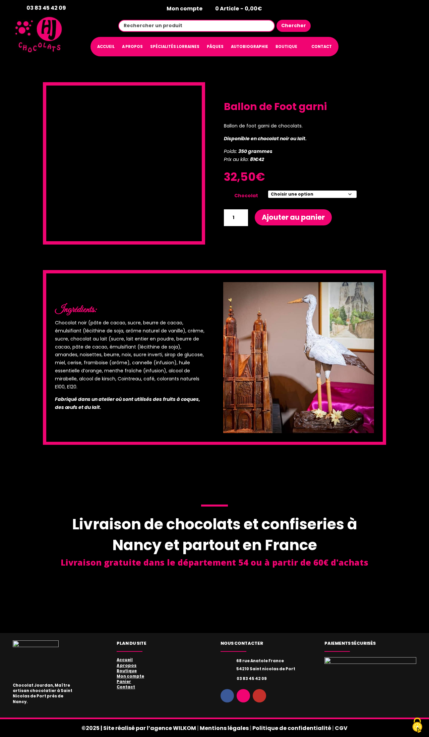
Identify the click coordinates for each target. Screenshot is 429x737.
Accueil (106, 46)
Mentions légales (224, 728)
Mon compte (184, 9)
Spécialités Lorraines (174, 46)
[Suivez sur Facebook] (374, 25)
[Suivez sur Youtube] (410, 25)
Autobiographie (249, 46)
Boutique (286, 46)
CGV (341, 728)
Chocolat (246, 195)
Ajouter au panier (293, 217)
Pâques (215, 46)
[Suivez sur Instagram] (392, 25)
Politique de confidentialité (291, 728)
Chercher (293, 25)
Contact (321, 46)
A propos (132, 46)
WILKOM (184, 728)
